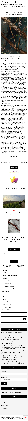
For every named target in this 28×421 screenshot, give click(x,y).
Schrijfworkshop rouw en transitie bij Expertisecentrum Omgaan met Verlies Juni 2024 (14, 239)
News (16, 10)
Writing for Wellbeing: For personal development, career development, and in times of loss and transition (13, 266)
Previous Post (6, 162)
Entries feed (3, 403)
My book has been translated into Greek (14, 189)
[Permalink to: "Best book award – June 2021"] (14, 35)
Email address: (4, 377)
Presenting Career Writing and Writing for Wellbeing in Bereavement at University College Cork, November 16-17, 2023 (13, 347)
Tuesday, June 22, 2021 (17, 14)
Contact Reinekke (7, 304)
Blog (12, 10)
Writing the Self (8, 2)
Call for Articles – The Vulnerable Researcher (14, 214)
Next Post (22, 162)
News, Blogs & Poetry (7, 291)
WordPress (22, 418)
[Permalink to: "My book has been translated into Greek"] (14, 177)
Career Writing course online (8, 359)
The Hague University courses (11, 288)
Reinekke (9, 14)
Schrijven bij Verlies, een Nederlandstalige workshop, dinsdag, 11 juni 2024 (12, 356)
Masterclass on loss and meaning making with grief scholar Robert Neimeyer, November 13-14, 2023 (13, 352)
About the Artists (7, 307)
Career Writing (8, 281)
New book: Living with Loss (8, 335)
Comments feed (4, 405)
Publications (6, 273)
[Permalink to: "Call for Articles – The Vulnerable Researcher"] (14, 201)
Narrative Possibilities (9, 286)
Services (5, 278)
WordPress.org (4, 408)
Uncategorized (18, 392)
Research (5, 270)
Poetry (4, 299)
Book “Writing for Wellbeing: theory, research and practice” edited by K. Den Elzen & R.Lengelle (14, 362)
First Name (3, 371)
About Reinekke (5, 302)
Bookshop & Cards (6, 310)
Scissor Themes (6, 418)
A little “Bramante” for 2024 (8, 343)
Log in (2, 400)
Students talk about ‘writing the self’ (11, 275)
